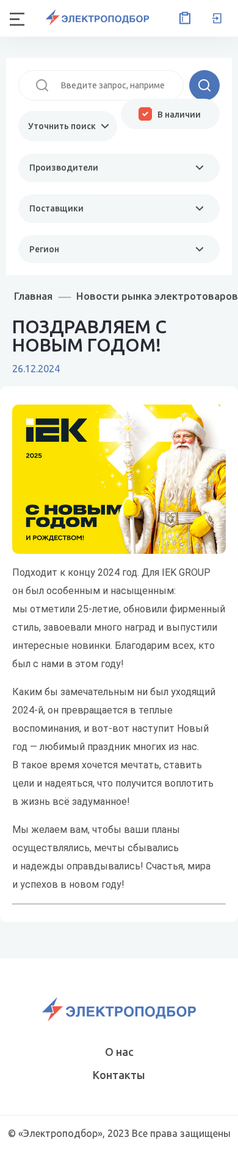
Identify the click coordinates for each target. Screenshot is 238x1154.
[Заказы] (182, 18)
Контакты (119, 1075)
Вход (216, 18)
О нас (119, 1052)
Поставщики (56, 208)
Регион (44, 249)
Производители (63, 167)
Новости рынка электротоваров (157, 296)
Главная (33, 296)
